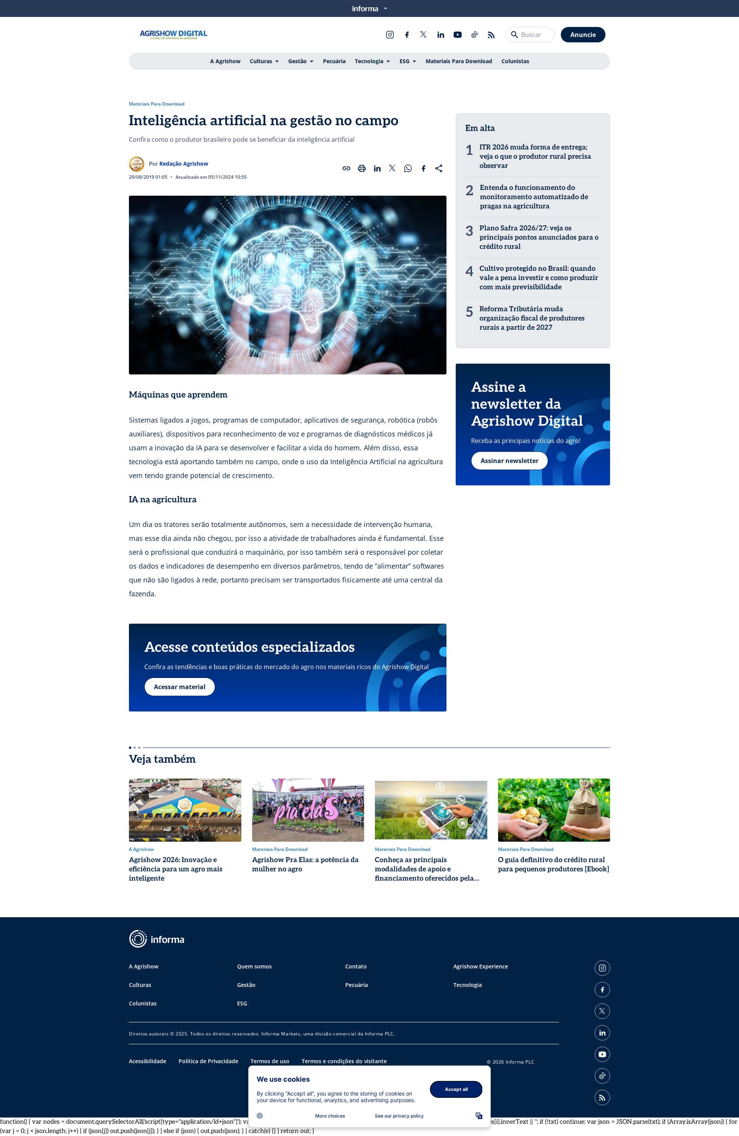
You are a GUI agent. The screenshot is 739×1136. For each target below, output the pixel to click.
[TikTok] (474, 34)
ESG (405, 61)
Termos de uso (270, 1061)
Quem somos (254, 966)
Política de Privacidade (208, 1061)
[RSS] (491, 34)
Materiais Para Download (459, 61)
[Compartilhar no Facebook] (423, 168)
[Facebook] (407, 34)
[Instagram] (390, 34)
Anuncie (583, 34)
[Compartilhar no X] (392, 168)
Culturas (261, 61)
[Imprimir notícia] (362, 168)
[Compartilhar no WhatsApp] (408, 168)
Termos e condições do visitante (344, 1061)
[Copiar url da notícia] (346, 168)
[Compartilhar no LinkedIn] (377, 168)
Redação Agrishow (183, 163)
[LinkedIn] (440, 34)
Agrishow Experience (480, 966)
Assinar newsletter (509, 460)
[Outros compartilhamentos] (438, 168)
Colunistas (515, 61)
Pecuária (334, 61)
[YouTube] (457, 34)
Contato (356, 966)
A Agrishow (225, 61)
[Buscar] (514, 34)
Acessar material (180, 687)
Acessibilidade (147, 1061)
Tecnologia (369, 61)
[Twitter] (423, 34)
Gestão (297, 61)
